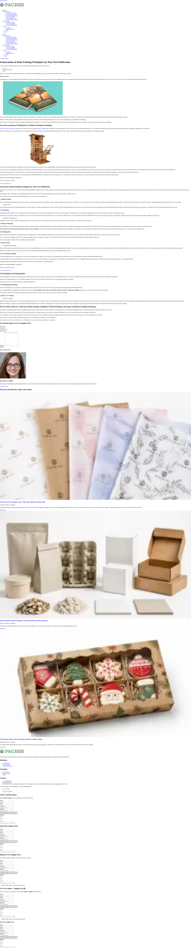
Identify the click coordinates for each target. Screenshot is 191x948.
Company (8, 27)
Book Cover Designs (7, 295)
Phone (1, 331)
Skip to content (3, 0)
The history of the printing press (7, 128)
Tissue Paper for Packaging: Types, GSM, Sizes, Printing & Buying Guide (22, 502)
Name (1, 326)
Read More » (3, 510)
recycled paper (39, 259)
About (4, 26)
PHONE (2, 809)
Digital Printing (6, 199)
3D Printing (5, 210)
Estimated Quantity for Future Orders (9, 812)
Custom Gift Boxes (10, 17)
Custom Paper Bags (10, 23)
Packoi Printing (27, 315)
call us (21, 320)
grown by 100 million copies (124, 79)
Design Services (10, 29)
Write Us (2, 345)
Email (1, 328)
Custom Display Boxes (11, 18)
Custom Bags (6, 21)
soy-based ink (30, 259)
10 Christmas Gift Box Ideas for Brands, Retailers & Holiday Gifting (21, 739)
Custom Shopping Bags (11, 25)
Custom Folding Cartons (12, 19)
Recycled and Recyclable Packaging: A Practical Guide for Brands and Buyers (24, 620)
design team (5, 317)
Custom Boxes (6, 11)
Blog (7, 30)
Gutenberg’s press (26, 167)
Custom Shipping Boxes (11, 15)
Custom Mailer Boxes (11, 13)
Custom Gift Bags (10, 22)
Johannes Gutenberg (41, 128)
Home (4, 10)
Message (2, 815)
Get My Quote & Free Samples (7, 822)
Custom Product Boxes (11, 14)
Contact (5, 32)
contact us (47, 65)
